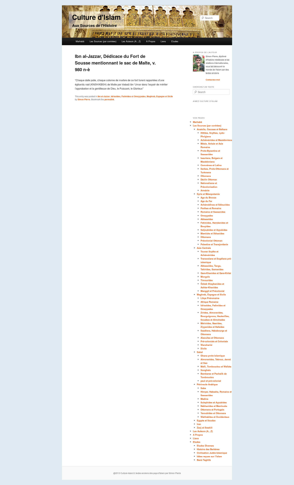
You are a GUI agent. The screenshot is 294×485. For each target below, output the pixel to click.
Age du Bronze (208, 197)
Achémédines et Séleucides (215, 204)
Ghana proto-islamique (213, 355)
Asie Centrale (204, 247)
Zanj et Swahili (205, 427)
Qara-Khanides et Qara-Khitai (216, 273)
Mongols (205, 276)
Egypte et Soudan (206, 420)
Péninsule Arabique (207, 384)
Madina (204, 398)
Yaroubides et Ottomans (213, 413)
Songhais (206, 370)
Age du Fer (206, 201)
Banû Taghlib (204, 460)
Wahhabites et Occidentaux (215, 416)
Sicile (204, 348)
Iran (199, 424)
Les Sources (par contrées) (103, 41)
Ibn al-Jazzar (104, 96)
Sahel (200, 352)
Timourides (207, 280)
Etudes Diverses (205, 445)
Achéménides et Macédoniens (216, 140)
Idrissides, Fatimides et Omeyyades (128, 96)
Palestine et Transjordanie (214, 244)
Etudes (174, 41)
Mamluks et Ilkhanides (212, 233)
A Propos (150, 41)
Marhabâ (80, 41)
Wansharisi (206, 344)
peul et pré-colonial (211, 380)
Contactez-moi (213, 79)
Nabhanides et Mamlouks (214, 406)
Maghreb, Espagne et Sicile (160, 96)
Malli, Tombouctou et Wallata (216, 366)
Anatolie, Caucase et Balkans (212, 129)
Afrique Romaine (209, 301)
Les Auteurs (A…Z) (131, 41)
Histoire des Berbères (208, 449)
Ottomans (206, 175)
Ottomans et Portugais (212, 409)
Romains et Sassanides (213, 211)
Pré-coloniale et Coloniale (214, 341)
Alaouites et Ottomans (212, 337)
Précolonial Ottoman (211, 240)
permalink (109, 99)
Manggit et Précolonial (212, 291)
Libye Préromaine (210, 298)
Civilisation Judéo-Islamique (212, 452)
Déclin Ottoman (209, 179)
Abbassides (207, 219)
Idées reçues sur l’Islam (209, 456)
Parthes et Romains (211, 208)
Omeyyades (207, 215)
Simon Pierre (84, 99)
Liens (163, 41)
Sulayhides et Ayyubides (214, 402)
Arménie (205, 190)
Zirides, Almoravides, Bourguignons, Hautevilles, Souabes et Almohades (215, 316)
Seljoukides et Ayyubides (214, 229)
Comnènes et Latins (211, 165)
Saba (203, 388)
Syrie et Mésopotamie (208, 194)
